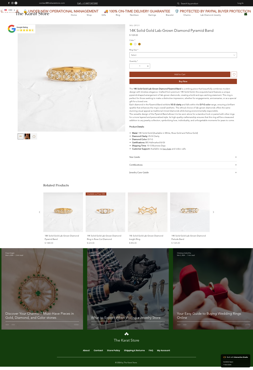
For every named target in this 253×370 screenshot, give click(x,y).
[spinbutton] (139, 66)
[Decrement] (131, 66)
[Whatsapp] (16, 3)
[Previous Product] (39, 237)
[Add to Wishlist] (234, 74)
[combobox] (183, 55)
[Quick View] (63, 237)
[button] (245, 13)
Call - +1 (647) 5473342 (87, 3)
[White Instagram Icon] (12, 3)
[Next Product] (213, 237)
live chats (167, 149)
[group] (126, 244)
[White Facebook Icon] (9, 3)
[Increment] (148, 66)
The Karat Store (32, 13)
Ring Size (133, 50)
